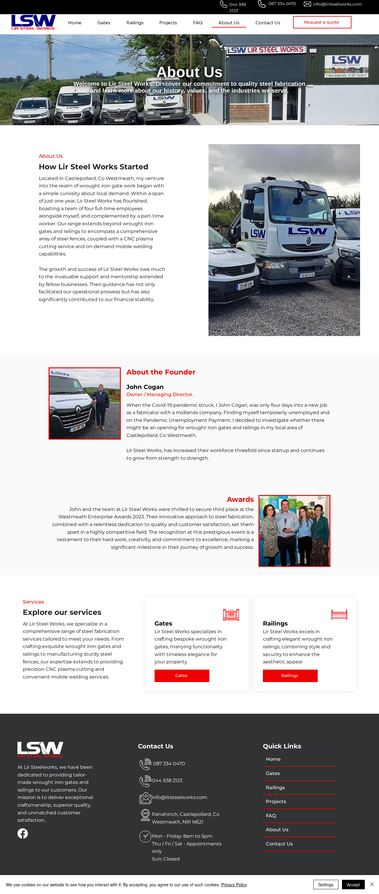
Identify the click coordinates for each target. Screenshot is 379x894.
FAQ (271, 816)
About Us (277, 829)
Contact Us (279, 844)
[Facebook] (22, 833)
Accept (353, 884)
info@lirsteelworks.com (337, 4)
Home (273, 759)
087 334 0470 (281, 3)
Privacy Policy (234, 884)
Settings (325, 884)
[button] (322, 22)
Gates (273, 773)
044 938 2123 (167, 780)
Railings (275, 787)
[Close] (371, 884)
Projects (276, 801)
